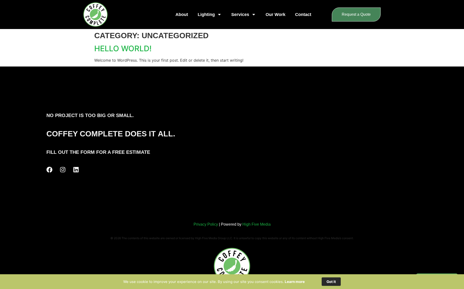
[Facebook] (49, 170)
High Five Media (256, 224)
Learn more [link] (295, 281)
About (181, 14)
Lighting (206, 14)
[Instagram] (63, 170)
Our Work (275, 14)
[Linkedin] (76, 170)
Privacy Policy (206, 224)
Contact (303, 14)
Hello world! (123, 48)
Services (240, 14)
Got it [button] (331, 281)
